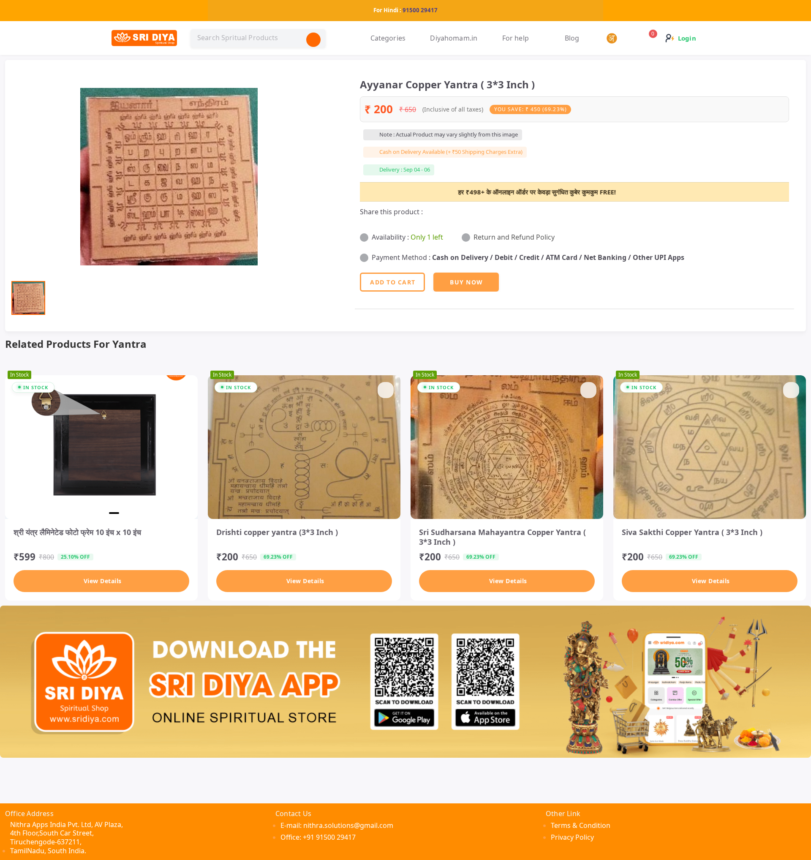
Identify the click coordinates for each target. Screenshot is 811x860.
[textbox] (258, 38)
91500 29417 (420, 10)
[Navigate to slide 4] (114, 513)
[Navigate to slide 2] (87, 513)
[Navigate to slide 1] (74, 513)
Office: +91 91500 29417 (318, 837)
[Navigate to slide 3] (99, 513)
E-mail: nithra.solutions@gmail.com (336, 825)
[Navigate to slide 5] (128, 513)
